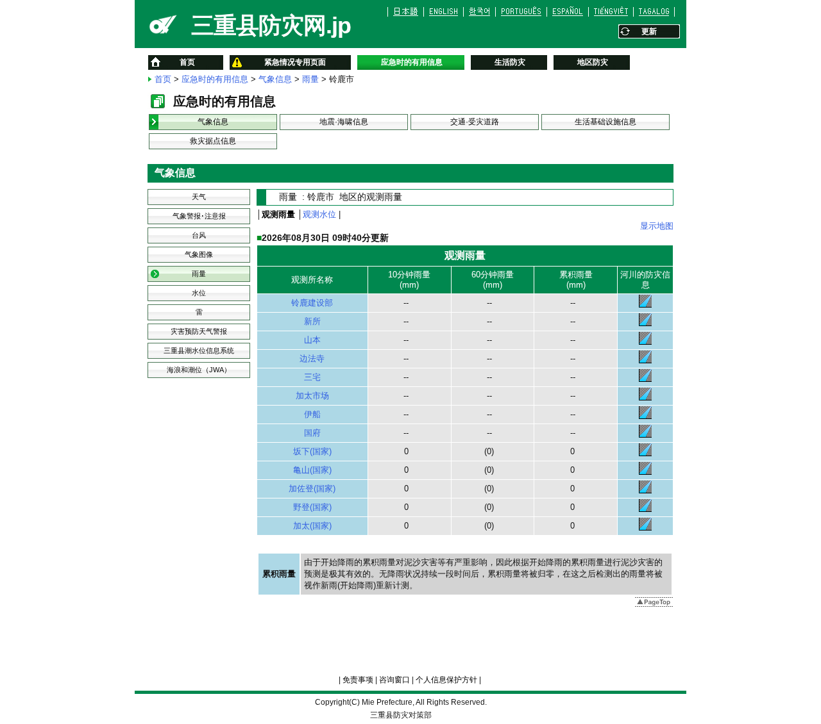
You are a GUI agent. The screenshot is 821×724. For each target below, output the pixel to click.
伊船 (312, 414)
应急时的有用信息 (215, 79)
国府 (312, 433)
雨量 (310, 79)
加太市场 (312, 395)
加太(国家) (312, 526)
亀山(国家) (312, 470)
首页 (163, 79)
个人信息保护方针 (446, 679)
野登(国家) (312, 507)
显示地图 (656, 226)
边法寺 (312, 358)
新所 (312, 321)
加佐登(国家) (312, 488)
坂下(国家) (312, 451)
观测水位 (319, 214)
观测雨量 (278, 214)
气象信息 (275, 79)
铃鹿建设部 (312, 303)
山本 (312, 340)
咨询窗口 (394, 679)
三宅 (312, 377)
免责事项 (358, 679)
